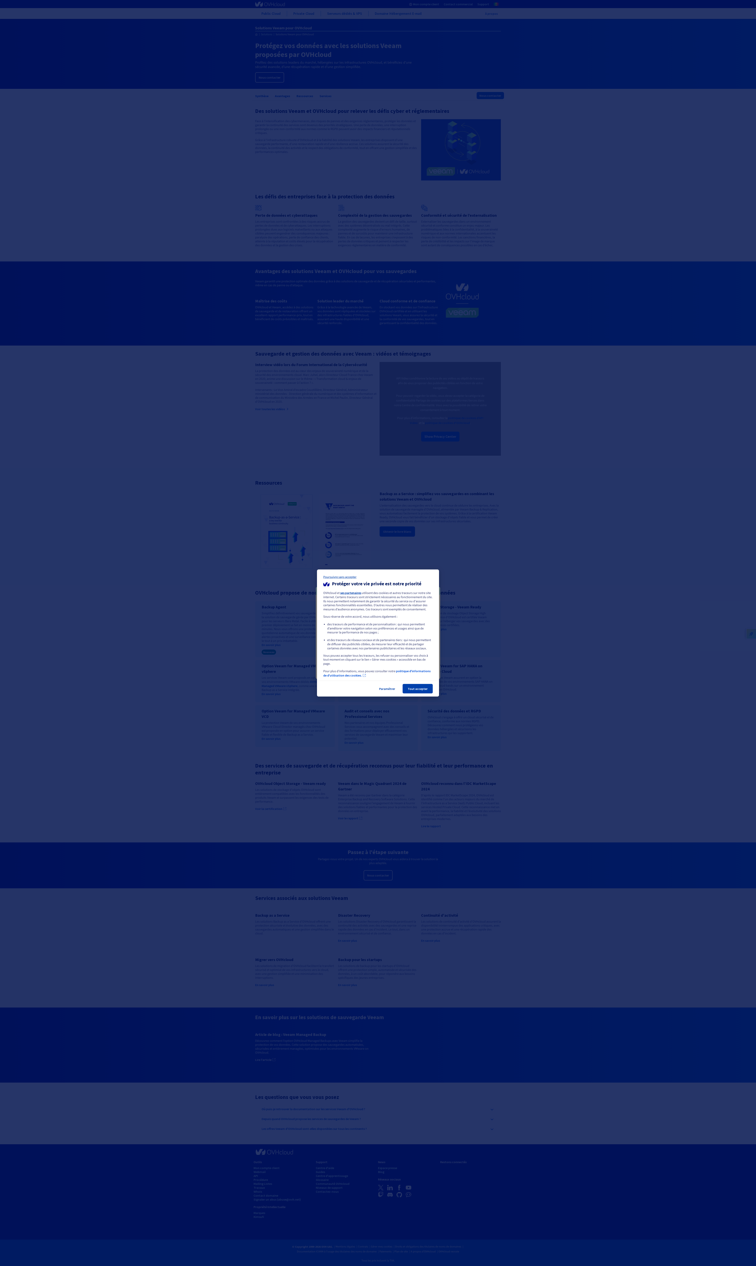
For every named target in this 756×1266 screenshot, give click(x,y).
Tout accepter (418, 689)
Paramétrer (387, 689)
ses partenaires (350, 593)
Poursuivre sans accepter (340, 577)
